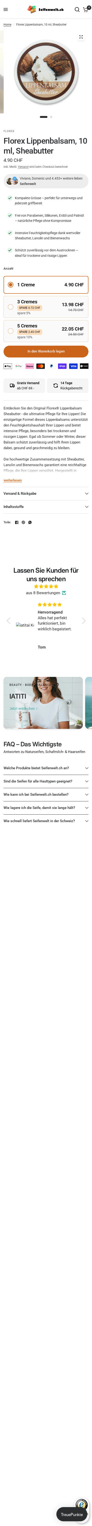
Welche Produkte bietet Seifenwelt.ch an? (36, 768)
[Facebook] (17, 522)
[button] (46, 284)
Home (7, 24)
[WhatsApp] (30, 522)
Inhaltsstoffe (14, 507)
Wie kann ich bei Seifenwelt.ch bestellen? (36, 794)
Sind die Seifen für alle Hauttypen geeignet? (38, 781)
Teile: (7, 522)
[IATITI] (43, 703)
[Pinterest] (23, 522)
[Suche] (77, 9)
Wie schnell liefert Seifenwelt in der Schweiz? (39, 821)
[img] (46, 586)
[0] (84, 9)
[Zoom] (81, 36)
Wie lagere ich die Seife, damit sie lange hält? (39, 808)
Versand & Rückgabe (20, 493)
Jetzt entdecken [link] (22, 708)
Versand (23, 166)
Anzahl (8, 268)
